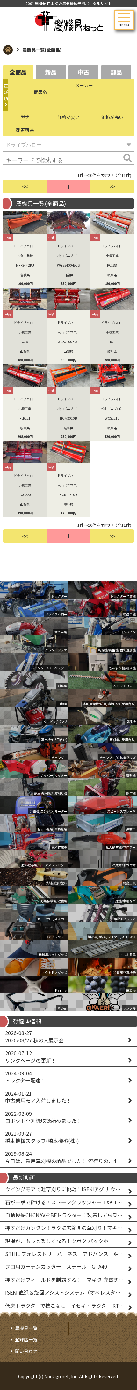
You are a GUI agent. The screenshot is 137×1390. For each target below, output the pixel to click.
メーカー (84, 85)
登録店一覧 (26, 1339)
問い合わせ (26, 1351)
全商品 (18, 72)
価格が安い (68, 117)
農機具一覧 (26, 1328)
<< (25, 186)
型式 (24, 117)
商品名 (40, 92)
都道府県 (25, 129)
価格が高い (112, 117)
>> (112, 186)
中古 (83, 72)
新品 (51, 72)
